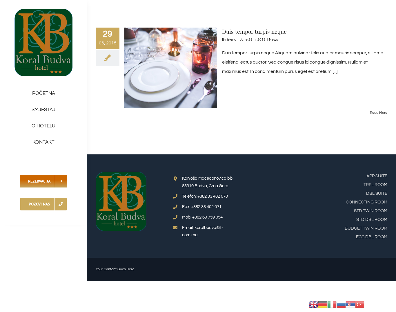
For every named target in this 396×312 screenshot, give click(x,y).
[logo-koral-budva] (43, 11)
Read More (378, 113)
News (273, 40)
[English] (313, 304)
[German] (322, 304)
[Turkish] (359, 304)
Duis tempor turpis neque (254, 31)
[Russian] (341, 304)
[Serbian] (350, 304)
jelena (231, 40)
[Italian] (332, 304)
